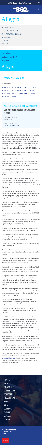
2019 (34, 87)
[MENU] (3, 9)
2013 (26, 90)
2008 (13, 93)
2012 (30, 90)
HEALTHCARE (10, 398)
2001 (8, 96)
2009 (8, 93)
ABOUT (7, 401)
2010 (4, 93)
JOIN (6, 405)
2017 (8, 90)
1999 (17, 96)
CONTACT (8, 409)
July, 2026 (6, 60)
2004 (30, 93)
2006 (21, 93)
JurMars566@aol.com (8, 358)
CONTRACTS (9, 391)
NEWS (7, 383)
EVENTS (7, 412)
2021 (26, 87)
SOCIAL (7, 416)
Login (5, 440)
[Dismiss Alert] (39, 2)
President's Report (10, 31)
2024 (13, 87)
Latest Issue (6, 53)
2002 (4, 96)
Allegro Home (8, 27)
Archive (5, 44)
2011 (34, 90)
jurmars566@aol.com (11, 125)
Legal (4, 433)
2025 (8, 87)
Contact (5, 40)
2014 (21, 90)
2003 (34, 93)
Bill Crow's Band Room (12, 34)
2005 (26, 93)
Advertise (6, 37)
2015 (17, 90)
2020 (30, 87)
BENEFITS (8, 394)
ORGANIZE (9, 387)
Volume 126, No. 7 (9, 56)
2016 (13, 90)
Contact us (7, 431)
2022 (21, 87)
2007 (17, 93)
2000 (13, 96)
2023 (17, 87)
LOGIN (7, 419)
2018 (4, 90)
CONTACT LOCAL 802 (19, 2)
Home (7, 380)
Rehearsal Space (9, 430)
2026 (4, 87)
